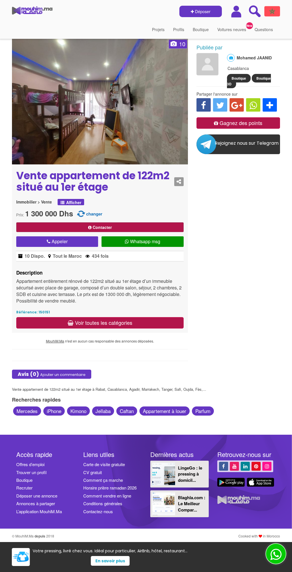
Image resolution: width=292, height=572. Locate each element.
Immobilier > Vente (34, 202)
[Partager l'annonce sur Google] (237, 105)
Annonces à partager (35, 503)
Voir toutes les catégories (103, 322)
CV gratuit (92, 472)
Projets (158, 29)
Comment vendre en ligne (107, 496)
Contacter (102, 227)
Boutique (201, 29)
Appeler (59, 241)
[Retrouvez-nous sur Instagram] (266, 466)
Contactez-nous (98, 511)
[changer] (81, 213)
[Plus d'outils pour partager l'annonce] (270, 105)
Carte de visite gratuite (104, 464)
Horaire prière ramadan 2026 (110, 488)
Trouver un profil (31, 472)
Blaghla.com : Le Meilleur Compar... (191, 503)
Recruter (24, 488)
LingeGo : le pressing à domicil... (190, 474)
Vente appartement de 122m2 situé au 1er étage (92, 181)
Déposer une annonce (36, 496)
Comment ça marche (103, 480)
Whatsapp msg (144, 241)
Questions (264, 29)
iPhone (54, 410)
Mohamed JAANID (254, 58)
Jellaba (103, 410)
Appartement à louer (164, 410)
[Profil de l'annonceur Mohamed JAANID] (207, 72)
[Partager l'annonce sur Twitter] (220, 105)
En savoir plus (156, 561)
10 (182, 44)
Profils (178, 29)
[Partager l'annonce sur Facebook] (203, 105)
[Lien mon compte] (237, 11)
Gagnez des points (240, 122)
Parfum (202, 410)
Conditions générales (102, 503)
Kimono (78, 410)
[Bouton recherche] (254, 11)
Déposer (202, 11)
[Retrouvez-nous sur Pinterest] (256, 466)
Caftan (127, 410)
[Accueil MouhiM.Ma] (32, 12)
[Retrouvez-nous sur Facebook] (223, 466)
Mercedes (27, 410)
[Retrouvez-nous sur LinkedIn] (245, 466)
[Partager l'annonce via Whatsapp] (253, 105)
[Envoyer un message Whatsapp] (275, 553)
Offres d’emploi (30, 464)
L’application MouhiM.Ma (39, 511)
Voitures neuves (231, 29)
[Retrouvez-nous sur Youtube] (234, 466)
